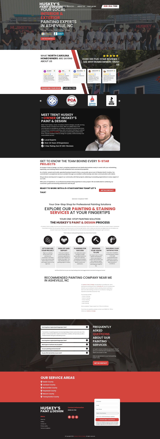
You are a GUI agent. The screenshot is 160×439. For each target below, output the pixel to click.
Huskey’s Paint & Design (88, 284)
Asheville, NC (100, 286)
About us (81, 6)
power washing (54, 132)
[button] (40, 101)
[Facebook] (69, 417)
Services (70, 6)
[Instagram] (73, 417)
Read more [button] (45, 81)
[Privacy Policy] (107, 424)
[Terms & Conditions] (114, 424)
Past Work (91, 6)
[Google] (76, 417)
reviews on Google (91, 311)
